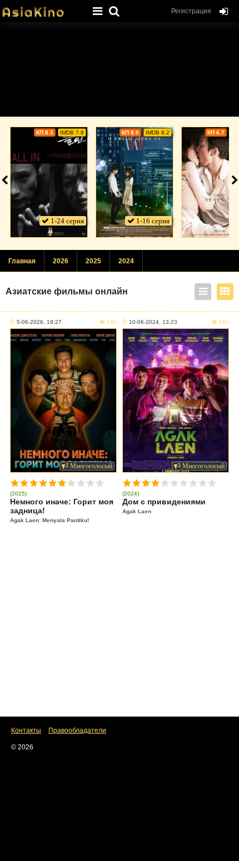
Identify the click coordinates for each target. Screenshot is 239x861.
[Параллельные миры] (134, 182)
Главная (22, 261)
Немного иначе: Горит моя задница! (61, 510)
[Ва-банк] (49, 182)
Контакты (26, 730)
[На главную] (41, 8)
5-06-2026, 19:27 (39, 322)
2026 (60, 261)
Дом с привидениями (164, 505)
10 (99, 483)
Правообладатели (77, 730)
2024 (126, 261)
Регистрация (191, 11)
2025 (93, 261)
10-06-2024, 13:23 (153, 322)
